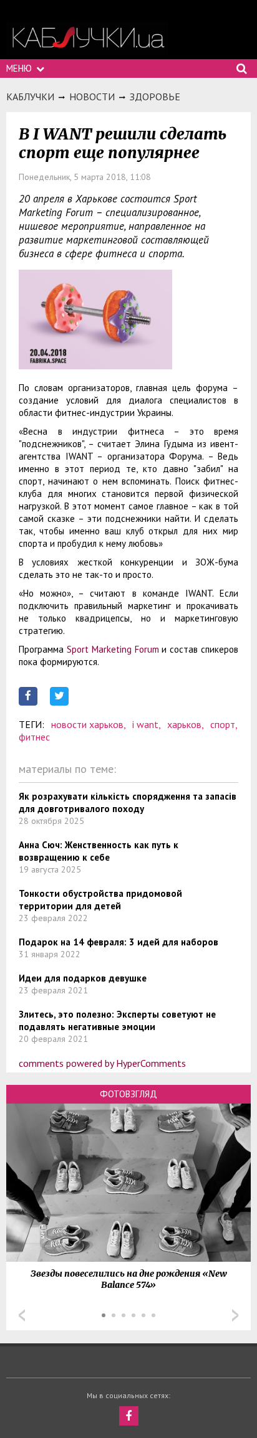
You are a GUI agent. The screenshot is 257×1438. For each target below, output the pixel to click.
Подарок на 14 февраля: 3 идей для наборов (118, 942)
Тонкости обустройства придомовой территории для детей (100, 899)
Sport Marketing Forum (113, 649)
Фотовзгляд (128, 1094)
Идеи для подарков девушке (83, 978)
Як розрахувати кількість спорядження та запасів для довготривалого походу (127, 802)
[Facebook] (128, 1416)
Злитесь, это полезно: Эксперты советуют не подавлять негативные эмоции (117, 1020)
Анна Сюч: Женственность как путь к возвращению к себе (98, 851)
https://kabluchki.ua (87, 37)
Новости (92, 96)
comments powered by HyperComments (102, 1063)
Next (235, 1315)
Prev (22, 1315)
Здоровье (155, 96)
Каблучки (30, 96)
